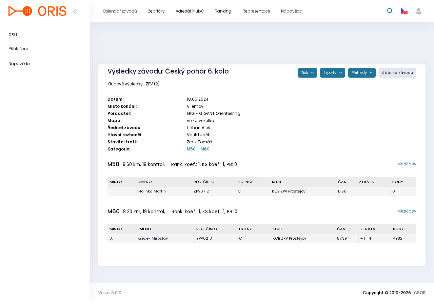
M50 (191, 149)
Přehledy (360, 72)
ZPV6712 (201, 191)
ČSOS (420, 293)
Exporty (330, 72)
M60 (205, 149)
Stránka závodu (397, 72)
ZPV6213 (204, 238)
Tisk (305, 72)
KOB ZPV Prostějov (288, 191)
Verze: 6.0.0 (109, 293)
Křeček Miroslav (153, 238)
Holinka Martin (152, 191)
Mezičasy (406, 164)
